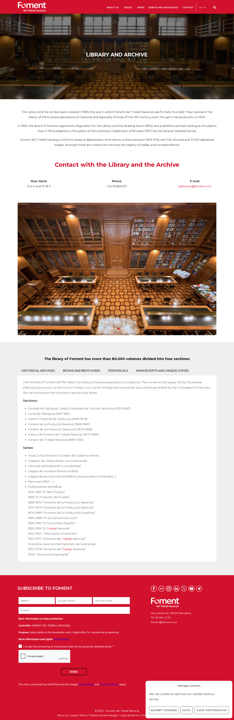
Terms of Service (109, 684)
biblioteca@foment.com (195, 186)
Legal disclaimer (129, 715)
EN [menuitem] (201, 7)
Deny (186, 710)
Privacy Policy (86, 684)
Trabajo (52, 528)
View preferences (211, 710)
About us (62, 715)
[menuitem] (202, 7)
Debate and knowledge (103, 715)
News (83, 715)
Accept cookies (164, 710)
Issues (74, 715)
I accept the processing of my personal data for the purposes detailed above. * (68, 646)
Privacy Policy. (62, 639)
